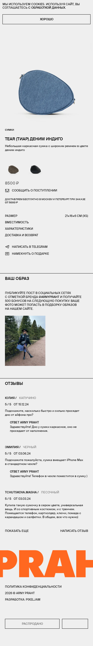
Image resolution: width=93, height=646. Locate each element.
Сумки (9, 129)
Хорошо (46, 19)
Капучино (27, 397)
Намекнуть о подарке (30, 253)
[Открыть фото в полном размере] (6, 318)
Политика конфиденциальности (33, 586)
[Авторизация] (76, 638)
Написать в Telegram (30, 246)
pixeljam (33, 599)
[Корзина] (86, 639)
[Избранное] (17, 639)
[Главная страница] (46, 639)
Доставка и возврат (21, 235)
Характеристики (19, 228)
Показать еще (17, 530)
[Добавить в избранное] (75, 624)
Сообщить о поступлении (34, 190)
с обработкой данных (46, 7)
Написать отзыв (74, 530)
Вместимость (17, 222)
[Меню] (7, 639)
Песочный (50, 492)
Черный (29, 447)
